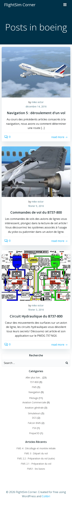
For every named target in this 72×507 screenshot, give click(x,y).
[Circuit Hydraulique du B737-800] (36, 275)
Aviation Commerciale (34, 402)
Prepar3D (34, 433)
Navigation (34, 392)
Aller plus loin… (34, 377)
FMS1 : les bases (36, 468)
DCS (34, 417)
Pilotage (33, 398)
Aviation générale (34, 407)
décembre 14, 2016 (36, 106)
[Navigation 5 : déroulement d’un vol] (36, 72)
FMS (34, 387)
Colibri (46, 496)
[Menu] (65, 5)
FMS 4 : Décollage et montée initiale (36, 448)
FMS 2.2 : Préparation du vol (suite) (36, 458)
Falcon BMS (34, 423)
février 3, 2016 (36, 309)
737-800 (34, 382)
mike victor (38, 102)
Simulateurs (34, 413)
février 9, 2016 (36, 206)
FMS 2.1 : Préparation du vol (36, 463)
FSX (34, 428)
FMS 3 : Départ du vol (36, 453)
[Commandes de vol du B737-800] (36, 171)
